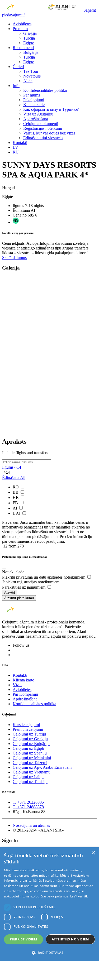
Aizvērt (9, 592)
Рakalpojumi (33, 100)
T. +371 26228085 (28, 802)
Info (16, 85)
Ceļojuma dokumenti (40, 123)
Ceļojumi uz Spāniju (30, 753)
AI (15, 508)
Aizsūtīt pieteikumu (19, 598)
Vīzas (17, 685)
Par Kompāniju (25, 694)
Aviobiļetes (22, 24)
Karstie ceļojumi (26, 724)
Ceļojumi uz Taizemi (30, 762)
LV (15, 147)
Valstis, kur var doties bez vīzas (49, 133)
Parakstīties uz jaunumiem (24, 587)
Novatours (32, 76)
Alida (27, 81)
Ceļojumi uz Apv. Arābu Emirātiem (42, 767)
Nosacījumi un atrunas (31, 825)
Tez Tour (30, 71)
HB (16, 497)
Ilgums (11, 467)
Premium (20, 28)
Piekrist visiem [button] (23, 939)
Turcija (29, 38)
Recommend (23, 47)
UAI (17, 513)
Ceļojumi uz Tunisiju (30, 781)
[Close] (4, 568)
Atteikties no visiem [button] (70, 939)
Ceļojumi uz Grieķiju (30, 739)
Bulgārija (31, 52)
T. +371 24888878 (28, 807)
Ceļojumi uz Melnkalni (32, 758)
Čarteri (18, 66)
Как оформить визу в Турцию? (51, 109)
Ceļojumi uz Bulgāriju (31, 743)
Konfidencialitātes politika (45, 90)
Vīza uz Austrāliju (38, 114)
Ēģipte (28, 43)
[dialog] (49, 904)
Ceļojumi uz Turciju (29, 734)
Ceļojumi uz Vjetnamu (31, 772)
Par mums (31, 95)
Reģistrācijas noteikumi (42, 128)
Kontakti (20, 142)
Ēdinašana (13, 477)
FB (16, 503)
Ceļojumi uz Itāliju (28, 777)
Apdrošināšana (35, 119)
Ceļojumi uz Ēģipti (28, 748)
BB (16, 492)
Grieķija (30, 33)
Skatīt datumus (14, 257)
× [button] (93, 853)
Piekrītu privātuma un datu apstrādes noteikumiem (44, 577)
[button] (49, 952)
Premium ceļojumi (28, 729)
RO (16, 487)
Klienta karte (34, 104)
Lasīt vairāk (79, 896)
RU (16, 152)
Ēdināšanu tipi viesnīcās (43, 138)
